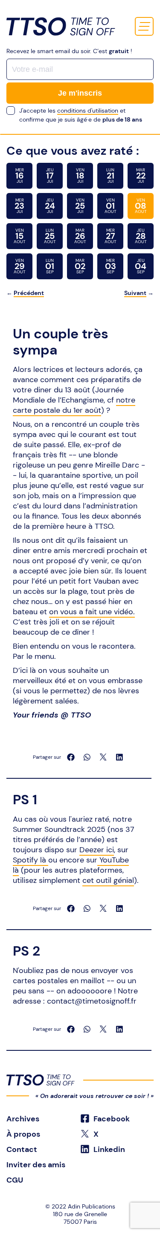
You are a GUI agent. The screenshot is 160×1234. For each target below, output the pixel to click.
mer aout (110, 235)
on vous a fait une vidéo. (92, 612)
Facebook (111, 1119)
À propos (23, 1134)
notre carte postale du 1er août (74, 405)
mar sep (80, 266)
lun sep (49, 266)
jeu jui (50, 175)
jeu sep (140, 266)
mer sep (110, 266)
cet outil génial (108, 880)
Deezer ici (96, 850)
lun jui (110, 175)
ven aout (110, 205)
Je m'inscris (80, 93)
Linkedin (108, 1149)
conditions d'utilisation (87, 110)
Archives (22, 1119)
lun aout (50, 235)
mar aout (80, 235)
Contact (21, 1149)
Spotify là (30, 860)
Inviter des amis (35, 1165)
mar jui (140, 175)
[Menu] (144, 26)
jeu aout (141, 235)
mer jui (19, 175)
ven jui (80, 175)
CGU (14, 1180)
